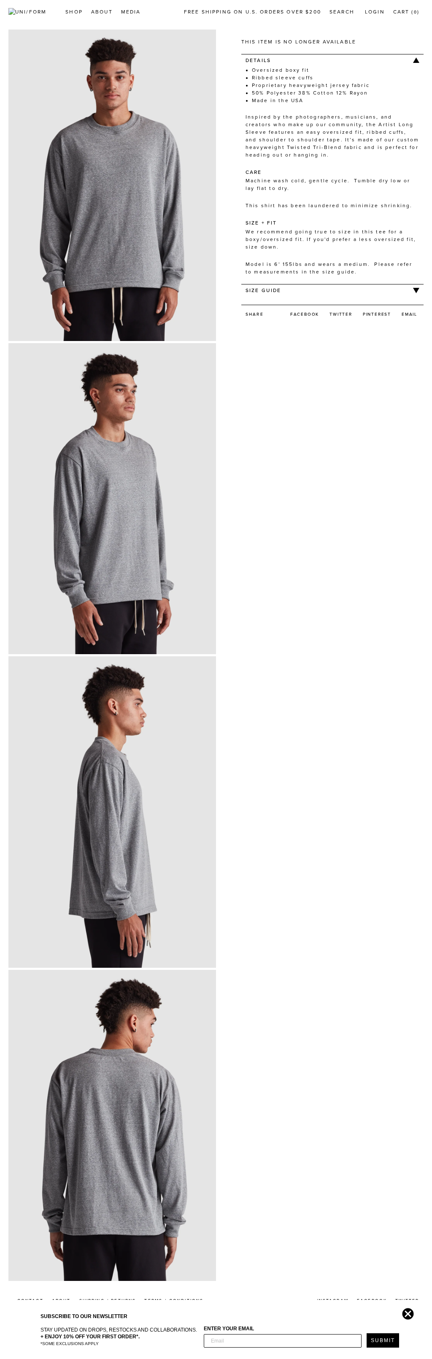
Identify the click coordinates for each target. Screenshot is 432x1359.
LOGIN (375, 12)
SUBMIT (383, 1340)
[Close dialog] (406, 1312)
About (102, 12)
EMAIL (409, 314)
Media (131, 12)
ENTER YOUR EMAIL (229, 1329)
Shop (74, 12)
